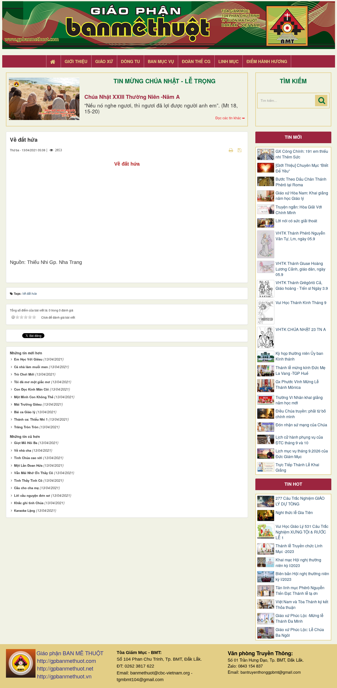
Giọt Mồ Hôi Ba (25, 442)
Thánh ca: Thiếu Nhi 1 (31, 419)
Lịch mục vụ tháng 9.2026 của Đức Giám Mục (302, 453)
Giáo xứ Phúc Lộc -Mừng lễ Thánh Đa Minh (299, 618)
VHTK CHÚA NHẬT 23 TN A (301, 329)
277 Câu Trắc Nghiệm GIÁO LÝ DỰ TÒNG (300, 501)
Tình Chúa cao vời (28, 457)
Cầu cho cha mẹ (26, 487)
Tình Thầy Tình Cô (28, 480)
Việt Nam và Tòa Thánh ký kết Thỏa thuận (302, 604)
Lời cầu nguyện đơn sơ (32, 495)
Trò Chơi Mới (24, 374)
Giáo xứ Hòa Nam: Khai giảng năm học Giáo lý (302, 195)
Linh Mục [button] (228, 61)
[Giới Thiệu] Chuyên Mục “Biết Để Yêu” (302, 168)
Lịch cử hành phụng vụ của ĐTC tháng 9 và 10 (299, 440)
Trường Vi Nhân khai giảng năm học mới (299, 400)
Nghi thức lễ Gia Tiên (294, 512)
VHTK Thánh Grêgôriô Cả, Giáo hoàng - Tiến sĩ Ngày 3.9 (302, 285)
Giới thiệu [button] (76, 61)
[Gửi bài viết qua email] (222, 149)
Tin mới (293, 137)
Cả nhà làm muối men (31, 366)
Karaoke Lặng (24, 510)
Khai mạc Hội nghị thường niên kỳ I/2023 (298, 562)
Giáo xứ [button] (104, 61)
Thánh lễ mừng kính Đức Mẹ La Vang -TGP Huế (300, 370)
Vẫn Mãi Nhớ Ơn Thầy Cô (33, 472)
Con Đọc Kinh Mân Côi (31, 389)
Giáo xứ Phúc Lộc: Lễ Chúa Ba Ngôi (300, 632)
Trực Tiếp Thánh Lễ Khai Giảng (297, 467)
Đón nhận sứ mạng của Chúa (301, 425)
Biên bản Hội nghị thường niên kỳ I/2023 (302, 576)
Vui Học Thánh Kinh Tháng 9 (301, 302)
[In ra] (231, 149)
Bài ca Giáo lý (24, 412)
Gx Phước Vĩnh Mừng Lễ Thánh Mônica (297, 384)
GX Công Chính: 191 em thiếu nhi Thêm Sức (302, 154)
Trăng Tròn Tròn (26, 427)
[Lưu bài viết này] (240, 149)
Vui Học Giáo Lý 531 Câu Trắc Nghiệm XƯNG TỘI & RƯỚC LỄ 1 (302, 532)
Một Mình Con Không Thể (33, 397)
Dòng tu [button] (130, 61)
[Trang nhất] (53, 61)
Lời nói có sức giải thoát (296, 221)
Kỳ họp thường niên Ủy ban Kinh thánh (299, 356)
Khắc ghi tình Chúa (28, 502)
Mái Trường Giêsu (28, 404)
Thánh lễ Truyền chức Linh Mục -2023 (299, 548)
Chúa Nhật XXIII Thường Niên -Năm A (132, 97)
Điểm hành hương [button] (266, 61)
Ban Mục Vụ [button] (161, 61)
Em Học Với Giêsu (28, 359)
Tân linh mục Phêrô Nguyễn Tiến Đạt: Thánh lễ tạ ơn (300, 590)
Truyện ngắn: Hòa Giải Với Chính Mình (299, 209)
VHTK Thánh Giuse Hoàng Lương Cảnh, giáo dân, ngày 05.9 (300, 269)
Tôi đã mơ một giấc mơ (32, 381)
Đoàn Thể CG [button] (196, 61)
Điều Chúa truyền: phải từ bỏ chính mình (301, 413)
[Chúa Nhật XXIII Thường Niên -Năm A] (44, 98)
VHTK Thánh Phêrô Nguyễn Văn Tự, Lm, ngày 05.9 (300, 235)
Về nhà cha (22, 450)
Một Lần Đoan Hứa (28, 465)
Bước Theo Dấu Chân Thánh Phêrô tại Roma (301, 182)
